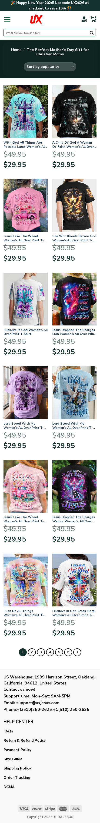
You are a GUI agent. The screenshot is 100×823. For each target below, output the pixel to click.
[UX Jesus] (36, 19)
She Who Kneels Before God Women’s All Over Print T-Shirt (74, 238)
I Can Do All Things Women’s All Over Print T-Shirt (23, 613)
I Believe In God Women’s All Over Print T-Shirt (25, 332)
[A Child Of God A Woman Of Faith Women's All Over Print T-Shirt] (74, 111)
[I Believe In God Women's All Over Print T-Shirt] (25, 299)
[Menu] (7, 19)
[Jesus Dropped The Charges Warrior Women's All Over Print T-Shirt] (74, 486)
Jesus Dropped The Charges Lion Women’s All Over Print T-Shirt (74, 332)
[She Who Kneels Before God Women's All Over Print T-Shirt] (74, 205)
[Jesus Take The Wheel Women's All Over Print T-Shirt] (25, 205)
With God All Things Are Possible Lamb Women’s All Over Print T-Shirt (24, 145)
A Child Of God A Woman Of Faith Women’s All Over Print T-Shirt (73, 145)
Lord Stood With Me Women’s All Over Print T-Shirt (23, 426)
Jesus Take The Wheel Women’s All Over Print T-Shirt (23, 238)
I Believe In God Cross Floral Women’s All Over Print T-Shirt (73, 613)
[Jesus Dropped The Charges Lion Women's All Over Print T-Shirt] (74, 299)
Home (16, 49)
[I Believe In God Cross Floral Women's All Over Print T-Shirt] (74, 580)
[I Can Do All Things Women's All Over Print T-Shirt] (25, 580)
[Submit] (92, 33)
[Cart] (93, 19)
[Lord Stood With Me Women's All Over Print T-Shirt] (25, 392)
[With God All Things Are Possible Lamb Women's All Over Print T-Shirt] (25, 111)
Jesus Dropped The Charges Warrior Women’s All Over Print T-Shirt (73, 519)
